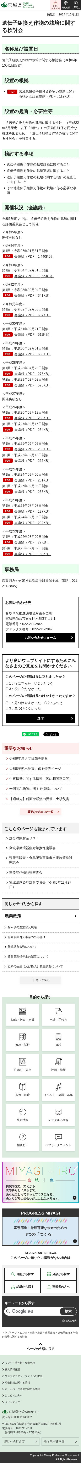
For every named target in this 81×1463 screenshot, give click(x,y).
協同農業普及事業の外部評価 (26, 937)
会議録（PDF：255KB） (32, 492)
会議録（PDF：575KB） (32, 385)
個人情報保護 (12, 1369)
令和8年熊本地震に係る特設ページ (35, 768)
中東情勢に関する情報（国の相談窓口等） (40, 778)
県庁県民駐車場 (54, 1441)
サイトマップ (12, 1402)
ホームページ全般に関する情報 (22, 1389)
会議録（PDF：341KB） (32, 295)
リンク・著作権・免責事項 (20, 1362)
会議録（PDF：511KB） (32, 334)
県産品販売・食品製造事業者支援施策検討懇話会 (40, 860)
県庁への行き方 (14, 1441)
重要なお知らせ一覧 (40, 811)
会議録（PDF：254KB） (32, 430)
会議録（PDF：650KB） (32, 354)
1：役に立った (20, 683)
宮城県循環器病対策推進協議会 (32, 848)
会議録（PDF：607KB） (32, 315)
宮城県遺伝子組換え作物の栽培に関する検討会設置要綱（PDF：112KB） (47, 94)
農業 (39, 1332)
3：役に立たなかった (25, 689)
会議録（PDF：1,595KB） (34, 276)
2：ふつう (45, 683)
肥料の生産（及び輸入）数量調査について (35, 966)
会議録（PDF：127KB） (32, 511)
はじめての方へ (13, 1395)
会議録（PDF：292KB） (32, 523)
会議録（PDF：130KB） (32, 554)
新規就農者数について (22, 946)
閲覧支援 (66, 5)
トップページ (9, 1332)
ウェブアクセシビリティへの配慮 (23, 1375)
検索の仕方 (71, 1320)
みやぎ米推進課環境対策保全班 (29, 613)
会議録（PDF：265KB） (32, 460)
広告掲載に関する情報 (17, 1382)
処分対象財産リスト (24, 838)
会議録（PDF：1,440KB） (34, 256)
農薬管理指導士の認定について (28, 956)
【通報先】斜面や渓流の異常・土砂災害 (39, 799)
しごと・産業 (27, 1332)
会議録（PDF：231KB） (32, 480)
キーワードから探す (20, 1303)
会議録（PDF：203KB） (32, 449)
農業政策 (13, 915)
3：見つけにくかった (25, 708)
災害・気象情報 (55, 5)
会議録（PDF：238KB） (32, 418)
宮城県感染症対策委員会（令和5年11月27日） (40, 885)
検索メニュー (76, 5)
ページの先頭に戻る (41, 1348)
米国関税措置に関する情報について (36, 788)
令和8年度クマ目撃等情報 (28, 758)
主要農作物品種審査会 (25, 872)
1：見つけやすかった (25, 703)
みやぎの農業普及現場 (22, 927)
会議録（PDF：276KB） (32, 374)
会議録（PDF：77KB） (31, 542)
